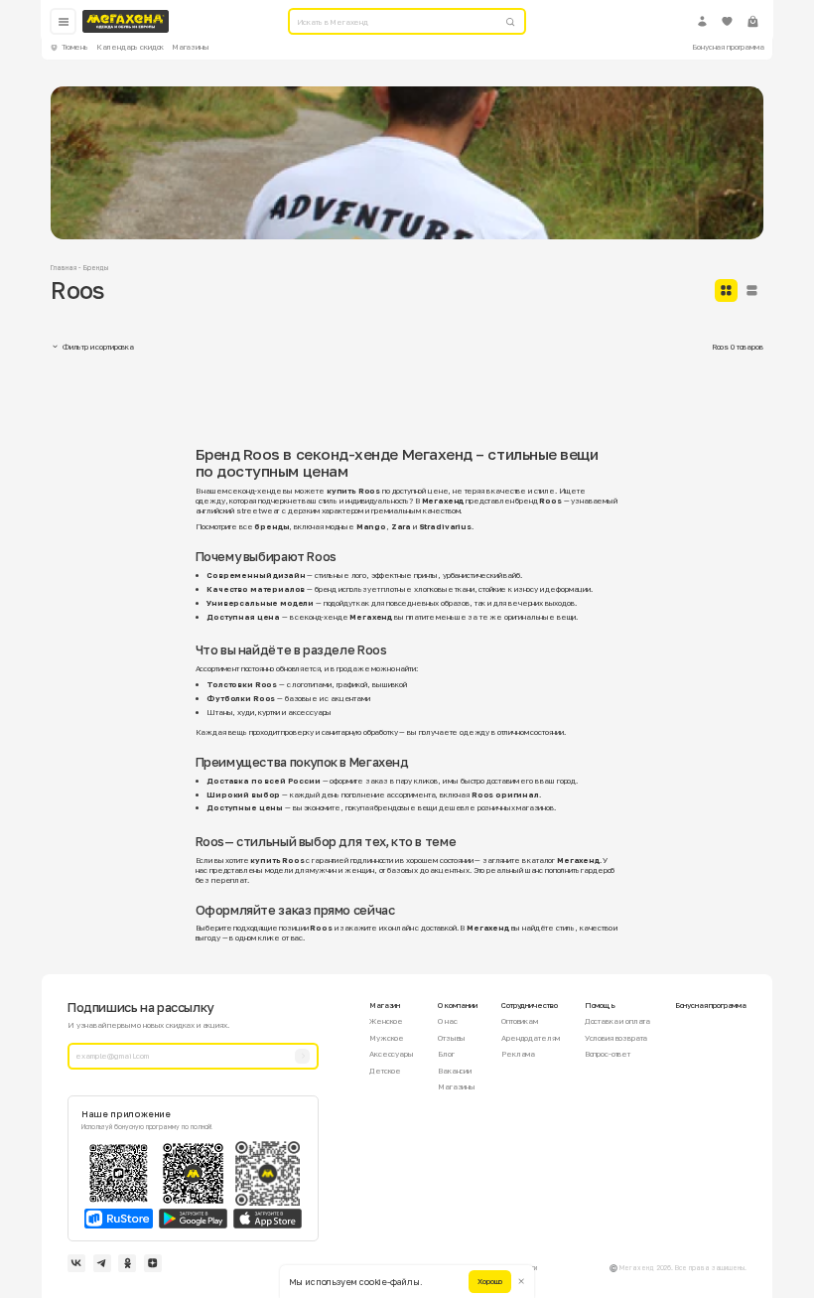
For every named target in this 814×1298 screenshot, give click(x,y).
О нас (447, 1021)
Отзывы (452, 1038)
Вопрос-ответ (607, 1054)
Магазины (190, 47)
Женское (386, 1021)
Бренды (95, 267)
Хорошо (489, 1281)
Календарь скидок (130, 47)
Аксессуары (391, 1054)
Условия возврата (616, 1038)
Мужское (386, 1038)
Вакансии (455, 1071)
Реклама (518, 1054)
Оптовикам (519, 1021)
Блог (446, 1054)
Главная (63, 267)
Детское (385, 1071)
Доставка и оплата (617, 1021)
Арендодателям (530, 1038)
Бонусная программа (727, 47)
